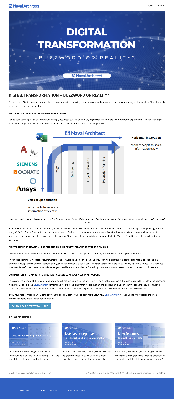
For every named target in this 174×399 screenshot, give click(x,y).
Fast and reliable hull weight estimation (87, 351)
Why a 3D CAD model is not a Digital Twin (30, 373)
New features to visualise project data (138, 351)
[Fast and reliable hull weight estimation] (87, 335)
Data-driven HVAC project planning (30, 351)
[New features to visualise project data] (140, 335)
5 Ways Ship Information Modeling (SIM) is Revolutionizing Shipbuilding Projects (124, 373)
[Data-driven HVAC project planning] (34, 335)
